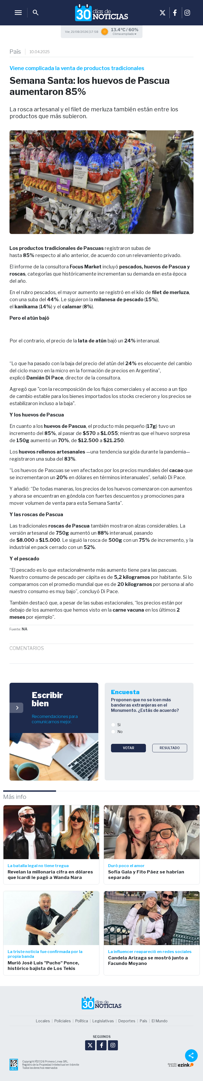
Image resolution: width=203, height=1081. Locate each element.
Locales (43, 1021)
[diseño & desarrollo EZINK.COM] (180, 1064)
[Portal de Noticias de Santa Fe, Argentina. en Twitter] (162, 12)
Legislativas (103, 1021)
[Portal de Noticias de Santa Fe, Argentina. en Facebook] (175, 12)
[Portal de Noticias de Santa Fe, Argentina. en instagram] (187, 12)
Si (119, 724)
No (120, 731)
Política (81, 1021)
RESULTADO (170, 748)
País (15, 52)
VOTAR (128, 748)
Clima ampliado (124, 34)
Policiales (62, 1021)
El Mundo (159, 1021)
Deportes (126, 1021)
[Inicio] (101, 12)
